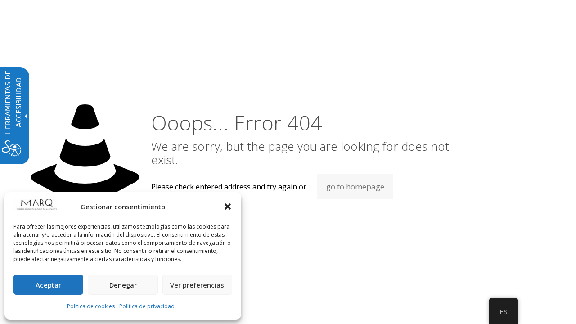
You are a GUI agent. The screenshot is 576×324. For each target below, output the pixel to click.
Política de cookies (91, 306)
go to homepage (355, 186)
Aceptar (48, 284)
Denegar (123, 284)
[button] (227, 206)
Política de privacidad (147, 306)
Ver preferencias (197, 284)
